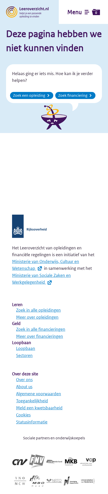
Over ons (24, 379)
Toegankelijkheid (32, 401)
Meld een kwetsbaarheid (39, 408)
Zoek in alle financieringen (40, 329)
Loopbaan (25, 348)
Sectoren (24, 355)
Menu (82, 12)
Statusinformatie (31, 422)
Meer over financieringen (39, 336)
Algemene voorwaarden (38, 394)
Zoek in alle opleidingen (38, 310)
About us (24, 386)
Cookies (23, 415)
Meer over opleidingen (37, 317)
